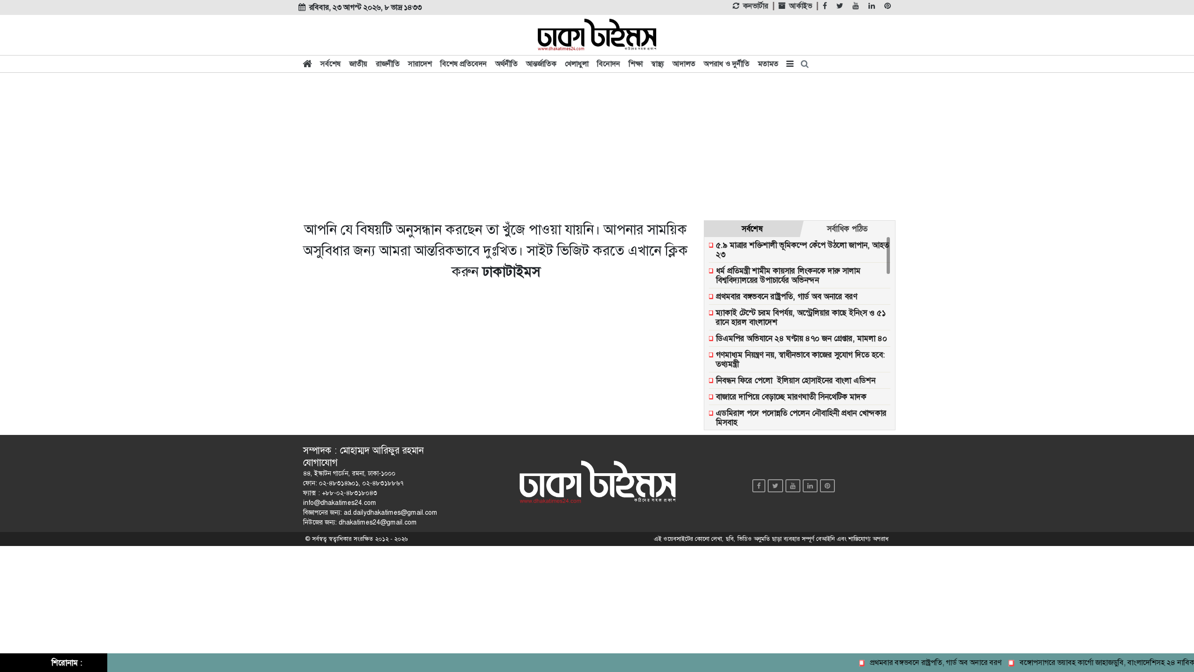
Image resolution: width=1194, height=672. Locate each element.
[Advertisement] (597, 145)
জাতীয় (358, 64)
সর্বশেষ (330, 64)
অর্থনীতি (506, 64)
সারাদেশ (420, 64)
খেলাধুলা (577, 64)
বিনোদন (608, 64)
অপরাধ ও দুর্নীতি (727, 64)
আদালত (684, 64)
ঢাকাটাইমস (511, 271)
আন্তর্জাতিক (541, 64)
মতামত (768, 64)
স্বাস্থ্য (657, 64)
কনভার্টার (755, 6)
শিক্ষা (636, 64)
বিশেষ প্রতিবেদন (463, 64)
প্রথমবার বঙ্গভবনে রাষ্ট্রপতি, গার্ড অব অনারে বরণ (925, 662)
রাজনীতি (388, 64)
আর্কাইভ (800, 6)
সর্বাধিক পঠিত (847, 229)
